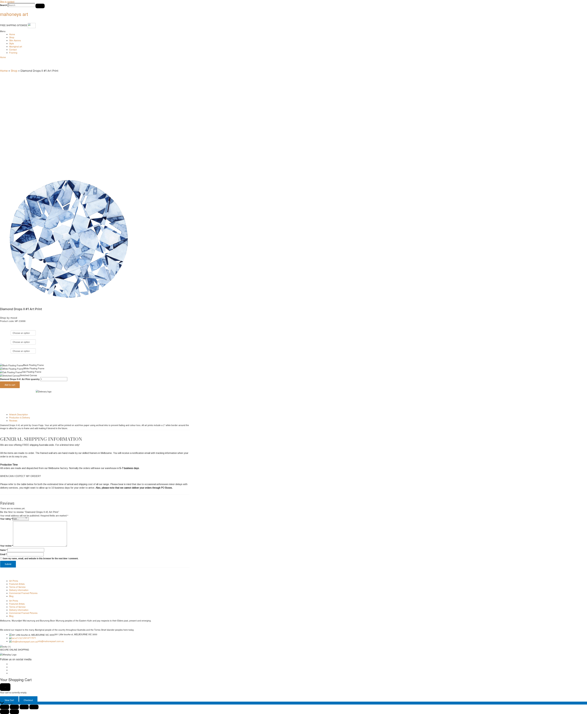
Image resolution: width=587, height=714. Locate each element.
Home (12, 34)
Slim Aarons (15, 40)
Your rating (6, 519)
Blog (11, 596)
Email (3, 554)
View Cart (9, 700)
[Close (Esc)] (34, 707)
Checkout (28, 700)
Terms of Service (17, 586)
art (14, 14)
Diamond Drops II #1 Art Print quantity (20, 379)
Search (3, 5)
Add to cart (10, 384)
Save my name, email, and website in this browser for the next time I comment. (40, 558)
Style (11, 43)
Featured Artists (17, 583)
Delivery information (18, 590)
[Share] (24, 707)
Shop (11, 37)
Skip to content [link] (7, 1)
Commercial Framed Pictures (23, 593)
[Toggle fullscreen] (14, 707)
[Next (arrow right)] (14, 711)
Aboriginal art (15, 46)
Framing (13, 52)
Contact (13, 49)
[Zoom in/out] (4, 707)
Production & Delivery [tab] (19, 417)
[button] (293, 31)
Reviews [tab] (13, 420)
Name (3, 550)
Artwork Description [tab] (18, 414)
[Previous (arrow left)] (4, 711)
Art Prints (13, 580)
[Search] (40, 6)
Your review (6, 546)
